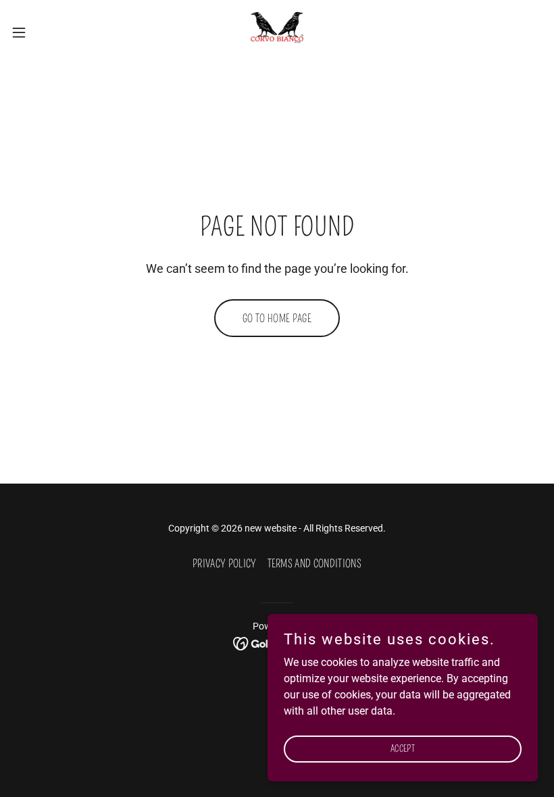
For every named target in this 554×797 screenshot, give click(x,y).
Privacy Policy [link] (224, 563)
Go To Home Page (277, 318)
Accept (403, 748)
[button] (46, 32)
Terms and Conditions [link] (314, 563)
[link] (277, 32)
